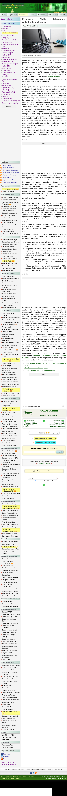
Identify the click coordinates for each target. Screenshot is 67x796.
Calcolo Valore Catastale (10, 577)
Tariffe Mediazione (8, 484)
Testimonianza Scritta (9, 386)
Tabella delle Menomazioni (10, 536)
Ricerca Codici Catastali (10, 582)
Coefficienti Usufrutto (9, 568)
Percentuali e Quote (8, 690)
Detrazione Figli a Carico (10, 617)
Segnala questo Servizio (45, 471)
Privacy (53, 778)
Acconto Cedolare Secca (10, 644)
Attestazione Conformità (10, 329)
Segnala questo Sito (8, 762)
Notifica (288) (6, 55)
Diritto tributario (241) (9, 72)
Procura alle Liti (7, 327)
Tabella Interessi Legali (9, 263)
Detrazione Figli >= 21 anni (11, 614)
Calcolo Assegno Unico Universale (9, 656)
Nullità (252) (6, 66)
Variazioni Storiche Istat (10, 218)
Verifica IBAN (6, 704)
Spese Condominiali (8, 596)
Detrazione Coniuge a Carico (9, 620)
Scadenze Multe (7, 305)
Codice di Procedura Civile (10, 393)
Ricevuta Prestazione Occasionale (9, 476)
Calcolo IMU (6, 575)
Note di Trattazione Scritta (10, 343)
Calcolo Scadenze (8, 276)
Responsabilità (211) (8, 92)
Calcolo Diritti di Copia (9, 320)
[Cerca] (58, 478)
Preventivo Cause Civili (9, 401)
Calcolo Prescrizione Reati (10, 549)
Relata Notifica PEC (8, 332)
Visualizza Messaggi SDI (10, 453)
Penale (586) (6, 48)
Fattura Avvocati (7, 419)
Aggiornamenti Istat (9, 180)
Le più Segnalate (7, 747)
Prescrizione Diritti (8, 670)
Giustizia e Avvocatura (10, 175)
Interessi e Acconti (8, 247)
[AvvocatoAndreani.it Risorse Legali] (13, 6)
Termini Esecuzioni (8, 296)
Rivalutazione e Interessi (10, 197)
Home (4, 15)
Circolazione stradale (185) (11, 101)
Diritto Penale (7, 177)
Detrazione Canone (8, 639)
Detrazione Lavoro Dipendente (8, 626)
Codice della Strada (8, 396)
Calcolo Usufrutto (7, 565)
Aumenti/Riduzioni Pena (10, 542)
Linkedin (6, 756)
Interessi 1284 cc (7, 251)
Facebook (6, 754)
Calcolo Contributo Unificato (8, 314)
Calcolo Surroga (7, 256)
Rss (4, 759)
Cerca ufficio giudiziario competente (9, 369)
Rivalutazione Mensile (9, 200)
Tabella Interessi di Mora (10, 266)
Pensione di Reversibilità (10, 570)
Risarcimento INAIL (8, 522)
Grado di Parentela (8, 573)
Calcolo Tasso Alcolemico (10, 667)
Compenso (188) (7, 98)
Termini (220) (6, 85)
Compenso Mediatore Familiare (9, 470)
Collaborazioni (53, 15)
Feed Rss (5, 28)
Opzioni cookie (62, 778)
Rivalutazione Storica (9, 215)
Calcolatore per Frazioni (10, 716)
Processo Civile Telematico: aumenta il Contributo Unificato (57, 424)
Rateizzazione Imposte (9, 650)
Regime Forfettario (8, 653)
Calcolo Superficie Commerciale (8, 585)
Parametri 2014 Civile (9, 421)
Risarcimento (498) (8, 50)
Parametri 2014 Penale (9, 424)
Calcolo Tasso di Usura (9, 258)
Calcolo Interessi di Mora (10, 242)
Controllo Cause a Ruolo (10, 382)
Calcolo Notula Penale (9, 445)
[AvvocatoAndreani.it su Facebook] (31, 773)
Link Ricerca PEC (8, 735)
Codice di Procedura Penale (8, 552)
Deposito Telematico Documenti (8, 335)
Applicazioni (12, 15)
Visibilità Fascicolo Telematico (8, 339)
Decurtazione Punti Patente (11, 665)
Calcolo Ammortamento (9, 254)
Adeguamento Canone (9, 206)
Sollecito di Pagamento (9, 345)
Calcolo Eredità (7, 559)
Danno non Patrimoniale (10, 511)
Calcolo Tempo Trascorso (10, 679)
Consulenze (42, 15)
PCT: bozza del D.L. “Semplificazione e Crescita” (30, 424)
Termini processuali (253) (10, 64)
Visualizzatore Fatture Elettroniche (9, 413)
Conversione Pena (8, 544)
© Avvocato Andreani (9, 765)
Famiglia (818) (6, 38)
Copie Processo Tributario (10, 322)
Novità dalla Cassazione (10, 170)
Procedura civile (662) (9, 40)
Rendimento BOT (7, 601)
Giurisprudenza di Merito (11, 172)
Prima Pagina (6, 26)
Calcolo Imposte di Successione (8, 562)
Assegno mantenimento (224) (9, 80)
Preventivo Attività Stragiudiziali (8, 405)
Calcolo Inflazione (8, 231)
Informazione (23, 15)
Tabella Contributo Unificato (11, 317)
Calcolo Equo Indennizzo (10, 524)
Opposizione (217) (8, 88)
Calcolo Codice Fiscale (9, 697)
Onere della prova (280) (10, 59)
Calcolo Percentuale (8, 688)
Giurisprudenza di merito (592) (10, 45)
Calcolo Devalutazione (9, 213)
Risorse (32, 15)
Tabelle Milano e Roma (9, 534)
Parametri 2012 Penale (9, 436)
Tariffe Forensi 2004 (8, 438)
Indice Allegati (6, 366)
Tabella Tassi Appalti (8, 270)
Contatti (62, 15)
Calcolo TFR (6, 659)
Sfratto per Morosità (9, 350)
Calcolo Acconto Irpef (9, 641)
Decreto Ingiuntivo (8, 347)
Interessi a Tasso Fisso (9, 244)
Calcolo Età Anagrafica (9, 707)
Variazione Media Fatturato (11, 692)
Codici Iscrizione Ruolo (9, 377)
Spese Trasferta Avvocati (10, 429)
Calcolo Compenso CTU (10, 458)
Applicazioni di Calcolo (10, 182)
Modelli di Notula (7, 443)
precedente (30, 420)
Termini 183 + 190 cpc (9, 294)
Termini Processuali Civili (10, 278)
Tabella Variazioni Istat (9, 220)
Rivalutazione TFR (8, 229)
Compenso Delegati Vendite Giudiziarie (11, 466)
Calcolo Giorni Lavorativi (10, 676)
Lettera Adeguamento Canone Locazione (9, 210)
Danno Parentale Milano (10, 515)
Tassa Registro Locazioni (10, 593)
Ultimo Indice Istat (8, 222)
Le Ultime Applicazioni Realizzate (9, 738)
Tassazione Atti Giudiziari (10, 384)
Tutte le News (7, 165)
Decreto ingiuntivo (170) (10, 103)
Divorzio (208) (6, 94)
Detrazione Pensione (9, 632)
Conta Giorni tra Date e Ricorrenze (9, 673)
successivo (57, 420)
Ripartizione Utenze (8, 695)
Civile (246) (6, 70)
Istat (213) (5, 90)
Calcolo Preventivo (8, 496)
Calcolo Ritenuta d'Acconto (11, 493)
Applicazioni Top (7, 745)
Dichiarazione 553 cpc (9, 363)
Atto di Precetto (7, 352)
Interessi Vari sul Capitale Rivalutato (10, 203)
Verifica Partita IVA (8, 702)
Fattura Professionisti (9, 456)
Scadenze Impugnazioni (10, 303)
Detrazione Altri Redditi (9, 630)
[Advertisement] (9, 134)
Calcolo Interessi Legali (9, 239)
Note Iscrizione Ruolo (9, 375)
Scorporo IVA (6, 685)
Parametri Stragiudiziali (9, 426)
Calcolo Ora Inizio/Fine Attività (9, 682)
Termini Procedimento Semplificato (9, 290)
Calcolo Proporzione (8, 718)
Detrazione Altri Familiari (10, 623)
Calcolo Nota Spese (8, 440)
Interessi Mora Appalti (9, 268)
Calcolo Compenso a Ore (10, 487)
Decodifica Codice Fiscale (10, 700)
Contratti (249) (7, 68)
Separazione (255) (8, 61)
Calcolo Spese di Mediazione (7, 481)
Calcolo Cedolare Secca (10, 591)
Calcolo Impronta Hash (9, 379)
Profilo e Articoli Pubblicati (48, 415)
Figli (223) (5, 83)
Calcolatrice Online (8, 498)
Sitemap (17, 778)
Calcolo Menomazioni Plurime (9, 519)
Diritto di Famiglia (8, 167)
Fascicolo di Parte (8, 325)
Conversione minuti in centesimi (9, 726)
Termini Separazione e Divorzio (9, 286)
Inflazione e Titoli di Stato (10, 234)
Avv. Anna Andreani (31, 26)
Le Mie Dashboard (8, 192)
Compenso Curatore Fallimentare (8, 461)
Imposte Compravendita (10, 589)
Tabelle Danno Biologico (10, 527)
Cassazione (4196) (8, 35)
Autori (4, 30)
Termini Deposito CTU (9, 307)
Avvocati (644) (7, 42)
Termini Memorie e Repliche (8, 282)
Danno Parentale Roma (9, 513)
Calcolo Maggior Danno (9, 249)
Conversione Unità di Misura (9, 722)
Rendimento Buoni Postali (10, 606)
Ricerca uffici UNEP (8, 372)
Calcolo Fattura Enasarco (10, 473)
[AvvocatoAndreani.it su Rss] (36, 773)
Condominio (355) (8, 53)
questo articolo (54, 76)
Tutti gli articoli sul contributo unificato (40, 370)
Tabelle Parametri (7, 431)
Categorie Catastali (8, 580)
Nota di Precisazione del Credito (10, 355)
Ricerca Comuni (7, 709)
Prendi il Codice (44, 463)
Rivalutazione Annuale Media (9, 226)
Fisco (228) (6, 75)
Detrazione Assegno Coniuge (8, 635)
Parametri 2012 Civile (9, 433)
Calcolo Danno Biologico (10, 504)
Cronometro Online (8, 729)
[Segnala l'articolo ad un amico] (63, 55)
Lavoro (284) (6, 57)
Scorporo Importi (7, 417)
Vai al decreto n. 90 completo (36, 368)
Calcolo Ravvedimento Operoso (9, 647)
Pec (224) (5, 77)
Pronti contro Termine (9, 604)
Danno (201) (6, 96)
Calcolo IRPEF (7, 612)
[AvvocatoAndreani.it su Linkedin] (33, 773)
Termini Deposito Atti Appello (9, 299)
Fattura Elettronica (8, 451)
